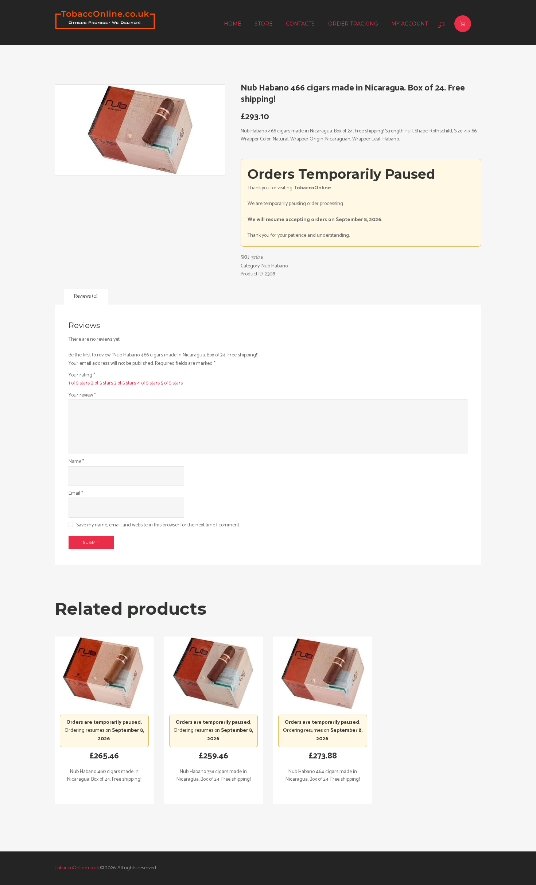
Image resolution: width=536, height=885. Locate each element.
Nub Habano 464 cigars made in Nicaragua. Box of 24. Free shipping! (323, 776)
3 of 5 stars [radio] (125, 383)
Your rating (82, 375)
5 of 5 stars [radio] (172, 383)
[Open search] (440, 25)
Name (76, 462)
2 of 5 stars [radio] (102, 383)
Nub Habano (274, 266)
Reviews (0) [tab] (86, 296)
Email (76, 494)
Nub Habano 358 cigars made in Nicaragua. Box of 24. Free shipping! (213, 776)
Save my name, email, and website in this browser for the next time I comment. (158, 525)
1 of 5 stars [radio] (79, 383)
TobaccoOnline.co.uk (77, 868)
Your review (82, 395)
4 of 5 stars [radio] (148, 383)
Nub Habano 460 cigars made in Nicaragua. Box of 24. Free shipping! (104, 776)
